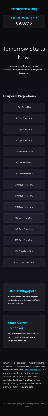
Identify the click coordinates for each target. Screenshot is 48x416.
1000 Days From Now (24, 262)
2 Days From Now (24, 118)
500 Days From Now (24, 251)
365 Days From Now (24, 240)
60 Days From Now (24, 195)
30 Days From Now (24, 184)
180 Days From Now (24, 229)
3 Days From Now (24, 129)
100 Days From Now (24, 218)
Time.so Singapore (32, 369)
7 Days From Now (24, 140)
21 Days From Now (24, 173)
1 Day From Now (24, 107)
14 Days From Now (24, 162)
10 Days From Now (24, 151)
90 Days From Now (24, 207)
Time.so (27, 406)
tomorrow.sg (24, 8)
